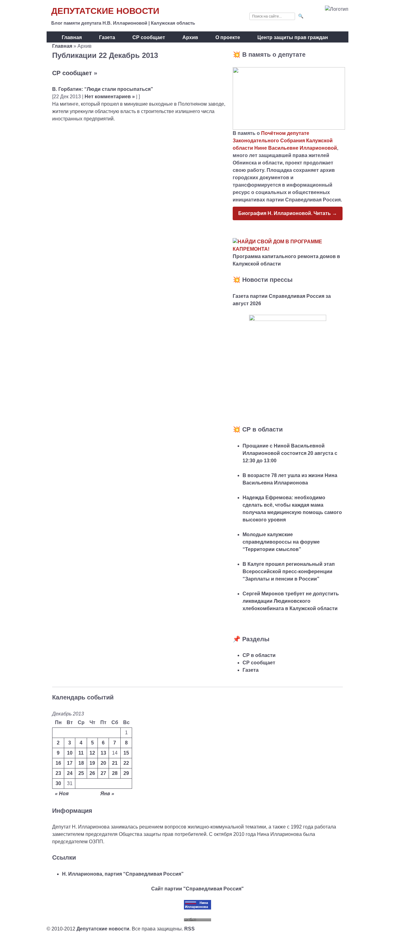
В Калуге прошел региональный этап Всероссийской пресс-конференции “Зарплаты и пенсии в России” (289, 571)
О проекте (227, 37)
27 (103, 773)
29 (126, 773)
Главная (72, 37)
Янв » (107, 793)
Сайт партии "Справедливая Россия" (197, 888)
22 (126, 763)
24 (70, 773)
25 (81, 773)
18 (81, 763)
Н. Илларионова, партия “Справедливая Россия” (123, 874)
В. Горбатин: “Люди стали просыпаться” (102, 89)
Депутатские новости (105, 11)
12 (92, 753)
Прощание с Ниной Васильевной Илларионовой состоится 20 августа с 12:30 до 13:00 (290, 453)
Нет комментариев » (110, 96)
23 (58, 773)
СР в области (259, 655)
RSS (189, 928)
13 (103, 753)
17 (70, 763)
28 (115, 773)
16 (58, 763)
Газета (107, 37)
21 (115, 763)
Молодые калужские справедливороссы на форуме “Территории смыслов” (281, 542)
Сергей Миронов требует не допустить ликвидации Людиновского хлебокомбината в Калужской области (291, 601)
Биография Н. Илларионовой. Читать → (287, 213)
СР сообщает (148, 37)
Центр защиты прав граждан (292, 37)
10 (70, 753)
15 (126, 753)
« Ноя (62, 793)
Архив (190, 37)
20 (103, 763)
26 (92, 773)
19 (92, 763)
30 (58, 783)
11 (81, 753)
